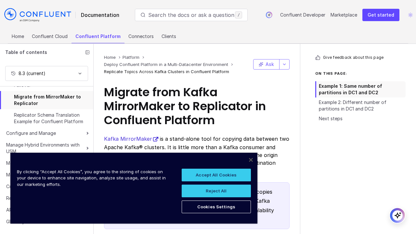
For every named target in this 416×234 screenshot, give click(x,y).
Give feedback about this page (353, 57)
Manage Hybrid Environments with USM (43, 148)
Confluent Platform (98, 36)
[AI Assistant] (269, 15)
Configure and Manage (31, 133)
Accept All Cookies (216, 174)
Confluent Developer (302, 15)
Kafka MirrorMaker (128, 139)
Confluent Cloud (50, 36)
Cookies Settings (216, 206)
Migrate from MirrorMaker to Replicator (47, 100)
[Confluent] (37, 15)
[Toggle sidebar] (87, 52)
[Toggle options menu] (284, 64)
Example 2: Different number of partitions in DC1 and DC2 (352, 105)
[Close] (251, 160)
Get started (381, 15)
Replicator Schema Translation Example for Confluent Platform (48, 118)
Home (18, 36)
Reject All (216, 190)
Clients (169, 36)
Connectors (141, 36)
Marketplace (344, 15)
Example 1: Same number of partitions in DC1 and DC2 (350, 89)
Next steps (331, 118)
